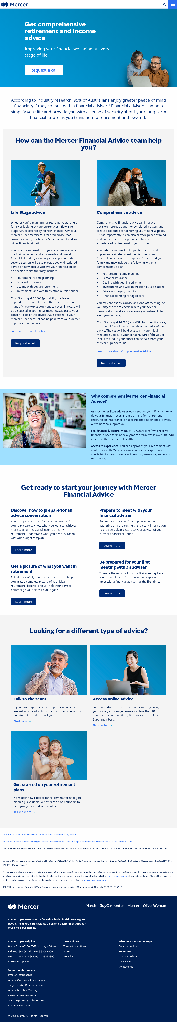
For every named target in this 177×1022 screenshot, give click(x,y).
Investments (126, 966)
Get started (100, 725)
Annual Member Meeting (23, 990)
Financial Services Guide (22, 995)
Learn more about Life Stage (29, 331)
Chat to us (20, 721)
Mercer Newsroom (19, 1005)
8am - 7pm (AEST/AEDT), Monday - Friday (32, 946)
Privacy (67, 951)
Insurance (125, 961)
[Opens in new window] (91, 905)
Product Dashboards (20, 975)
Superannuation (128, 946)
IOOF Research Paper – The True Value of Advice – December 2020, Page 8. (40, 834)
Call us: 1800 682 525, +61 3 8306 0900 (30, 951)
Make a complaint (18, 961)
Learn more (23, 550)
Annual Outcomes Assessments (26, 980)
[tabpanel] (48, 686)
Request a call (43, 70)
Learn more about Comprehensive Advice (124, 351)
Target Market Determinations (25, 985)
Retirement (125, 951)
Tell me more (22, 812)
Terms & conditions (74, 946)
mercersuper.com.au (118, 876)
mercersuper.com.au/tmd (96, 880)
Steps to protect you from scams (27, 1000)
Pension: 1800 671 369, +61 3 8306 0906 (31, 956)
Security (68, 956)
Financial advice (128, 956)
